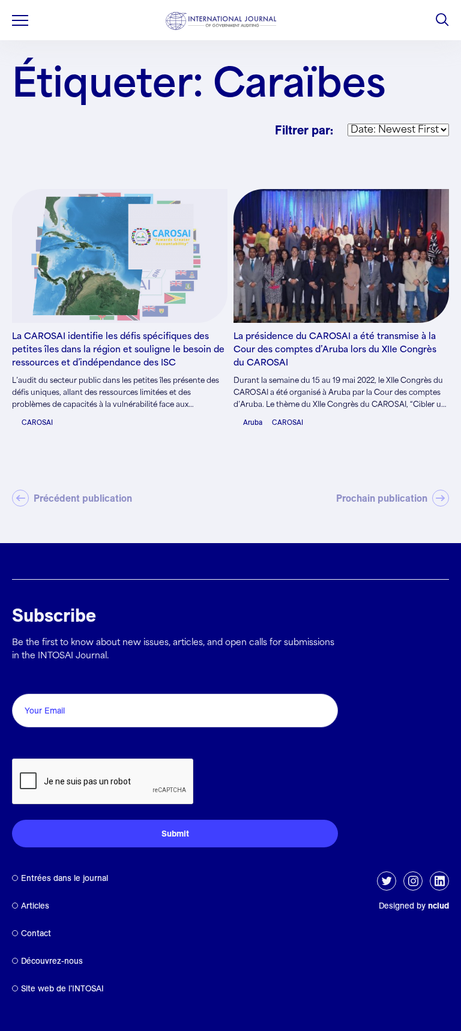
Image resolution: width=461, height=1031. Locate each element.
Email (27, 680)
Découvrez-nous (52, 960)
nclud (438, 905)
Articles (35, 905)
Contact (36, 933)
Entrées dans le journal (64, 878)
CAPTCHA (40, 745)
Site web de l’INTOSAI (62, 988)
